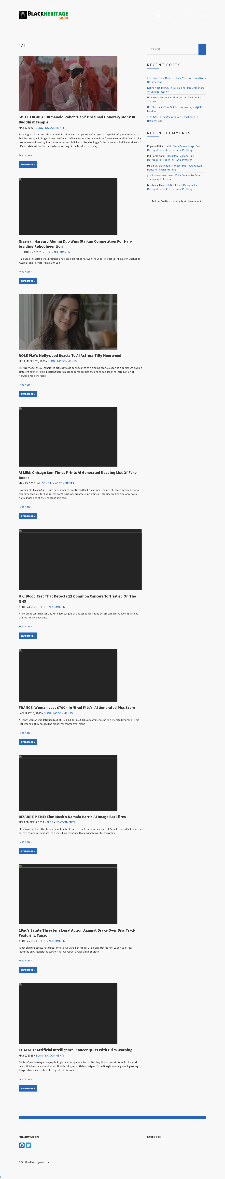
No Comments (55, 128)
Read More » (25, 155)
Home (160, 16)
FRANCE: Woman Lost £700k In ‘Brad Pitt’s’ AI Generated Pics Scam (77, 707)
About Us (174, 16)
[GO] (202, 49)
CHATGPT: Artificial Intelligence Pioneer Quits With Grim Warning (75, 1049)
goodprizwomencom (159, 175)
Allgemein (44, 483)
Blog (187, 16)
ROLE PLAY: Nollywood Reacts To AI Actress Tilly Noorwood (70, 355)
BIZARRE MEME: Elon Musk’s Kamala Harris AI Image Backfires (72, 816)
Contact (200, 16)
